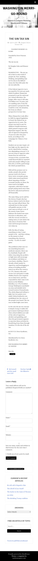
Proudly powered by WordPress (18, 554)
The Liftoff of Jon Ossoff (15, 489)
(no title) (10, 495)
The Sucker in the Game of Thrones (19, 492)
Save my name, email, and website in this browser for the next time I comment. (18, 448)
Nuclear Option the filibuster (25, 370)
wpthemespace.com (19, 558)
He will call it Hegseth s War (16, 485)
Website (8, 435)
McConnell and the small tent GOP (11, 371)
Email (8, 426)
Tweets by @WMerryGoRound (17, 541)
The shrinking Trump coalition (17, 498)
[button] (35, 2)
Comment (9, 392)
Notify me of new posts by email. (18, 454)
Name (8, 418)
